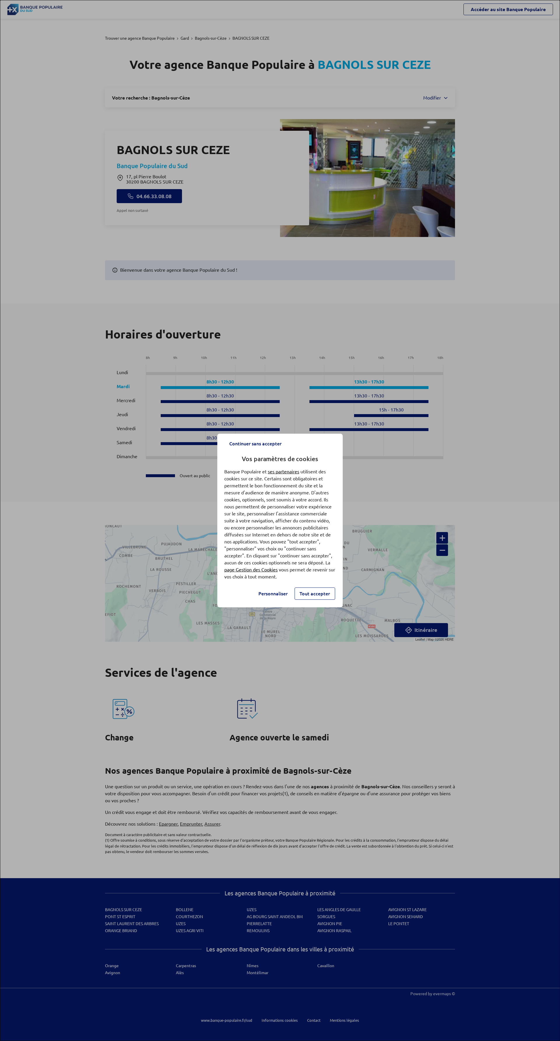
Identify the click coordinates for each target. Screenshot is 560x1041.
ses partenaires (283, 471)
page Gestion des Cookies (251, 569)
